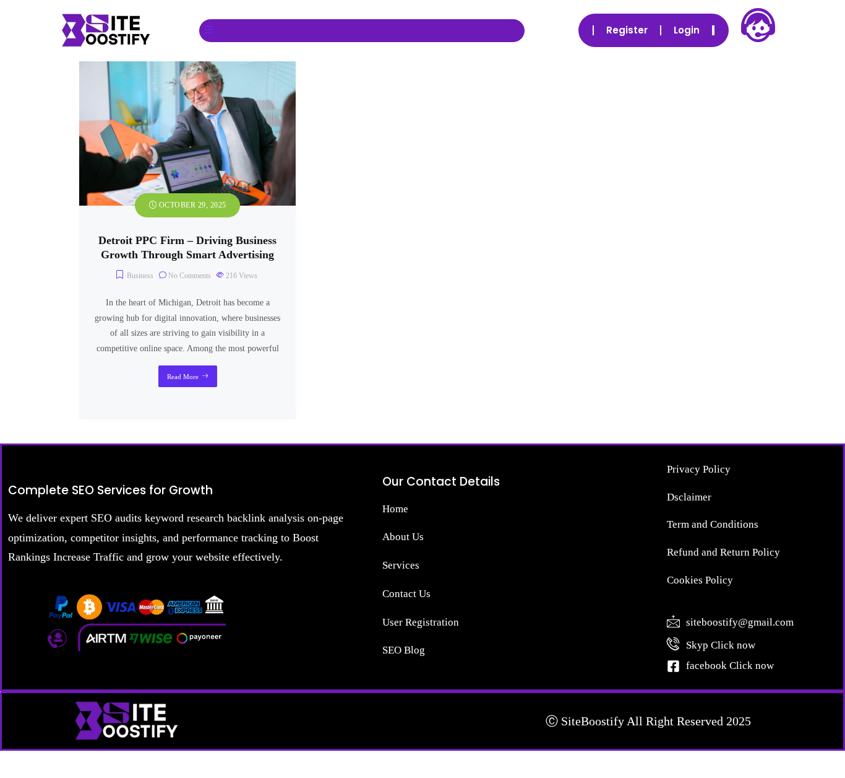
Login (687, 30)
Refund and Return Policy (723, 552)
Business (140, 275)
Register (627, 30)
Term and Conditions (712, 524)
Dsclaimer (689, 497)
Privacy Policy (699, 469)
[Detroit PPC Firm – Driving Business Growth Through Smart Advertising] (187, 68)
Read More (183, 376)
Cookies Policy (700, 580)
